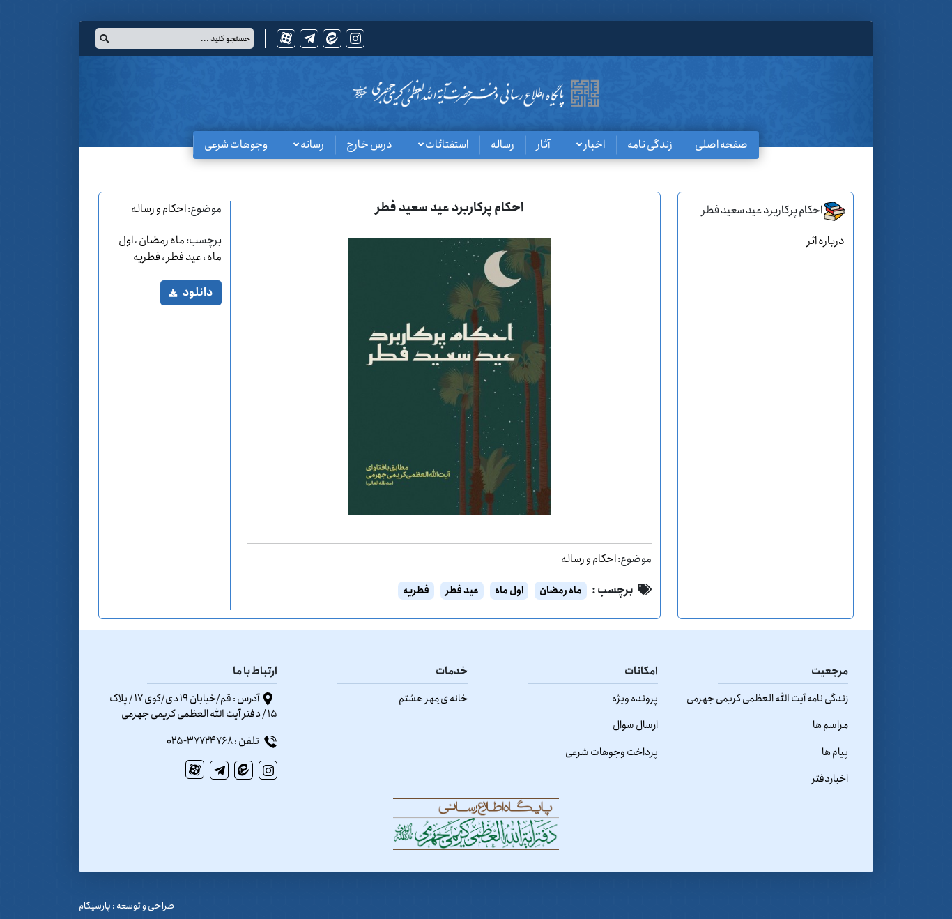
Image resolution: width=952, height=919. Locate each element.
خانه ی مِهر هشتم (433, 698)
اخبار (593, 144)
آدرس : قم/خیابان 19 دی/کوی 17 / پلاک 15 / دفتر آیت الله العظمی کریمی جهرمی (193, 706)
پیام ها (835, 752)
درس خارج (369, 144)
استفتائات (446, 144)
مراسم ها (830, 725)
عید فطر (462, 590)
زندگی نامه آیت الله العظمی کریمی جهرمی (767, 698)
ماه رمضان (560, 590)
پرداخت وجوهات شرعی (611, 752)
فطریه (416, 590)
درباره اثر (826, 241)
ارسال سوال (635, 725)
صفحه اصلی (721, 144)
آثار (544, 144)
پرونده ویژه (635, 698)
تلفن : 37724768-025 (214, 741)
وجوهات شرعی (236, 144)
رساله (502, 144)
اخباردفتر (830, 778)
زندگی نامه (650, 144)
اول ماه (509, 590)
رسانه (311, 144)
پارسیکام (95, 905)
